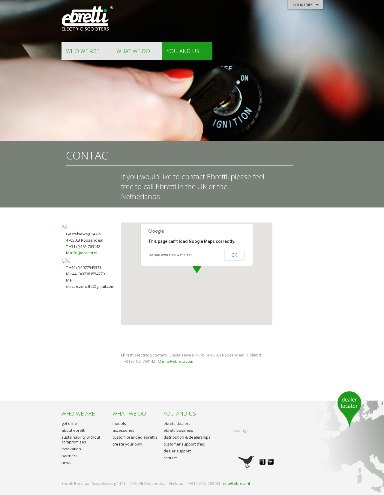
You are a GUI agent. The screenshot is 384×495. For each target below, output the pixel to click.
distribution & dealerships (187, 437)
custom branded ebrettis (135, 437)
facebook (263, 462)
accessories (123, 430)
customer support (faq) (184, 444)
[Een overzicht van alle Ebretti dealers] (350, 407)
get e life (69, 423)
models (119, 423)
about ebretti (73, 430)
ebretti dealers (177, 423)
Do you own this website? (170, 255)
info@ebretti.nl (83, 252)
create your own (127, 444)
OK (234, 255)
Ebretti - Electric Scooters (88, 18)
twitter (271, 462)
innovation (71, 449)
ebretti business (178, 430)
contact (170, 458)
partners (69, 455)
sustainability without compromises (81, 439)
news (66, 462)
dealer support (177, 451)
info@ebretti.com (177, 361)
